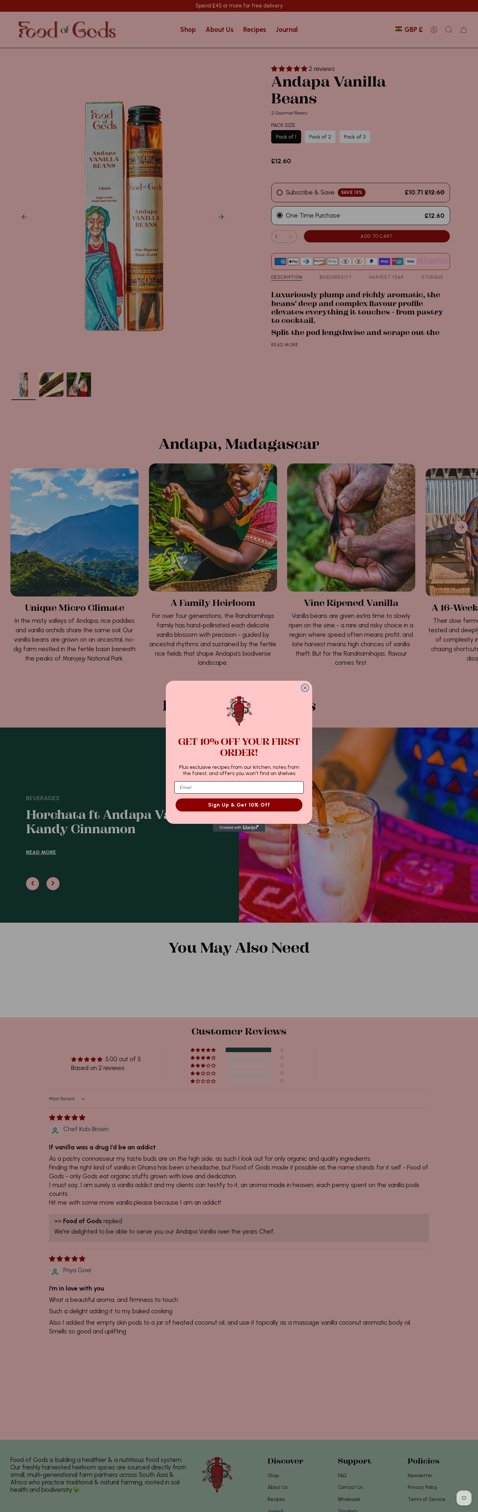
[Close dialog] (305, 688)
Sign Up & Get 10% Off (239, 805)
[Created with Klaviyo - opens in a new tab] (239, 828)
